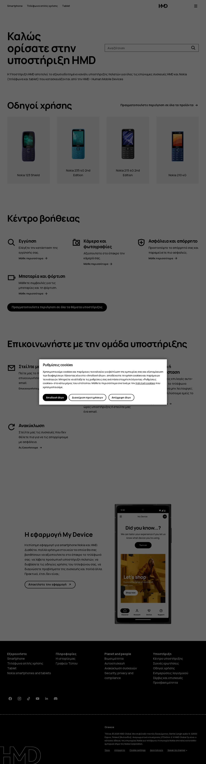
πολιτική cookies (145, 383)
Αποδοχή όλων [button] (55, 397)
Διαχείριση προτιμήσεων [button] (87, 397)
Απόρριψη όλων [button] (121, 397)
